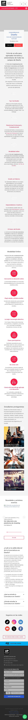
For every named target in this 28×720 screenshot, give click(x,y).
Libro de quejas (19, 715)
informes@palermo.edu (10, 659)
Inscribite (18, 45)
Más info (9, 45)
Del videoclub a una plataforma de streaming (12, 523)
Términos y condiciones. (14, 712)
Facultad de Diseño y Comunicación (10, 3)
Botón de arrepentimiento (10, 715)
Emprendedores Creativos (18, 209)
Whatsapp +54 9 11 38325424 (11, 661)
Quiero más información (14, 696)
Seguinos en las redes (14, 615)
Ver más (20, 446)
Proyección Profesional (12, 133)
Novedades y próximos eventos (14, 501)
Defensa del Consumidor (14, 716)
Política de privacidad (14, 713)
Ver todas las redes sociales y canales (14, 637)
